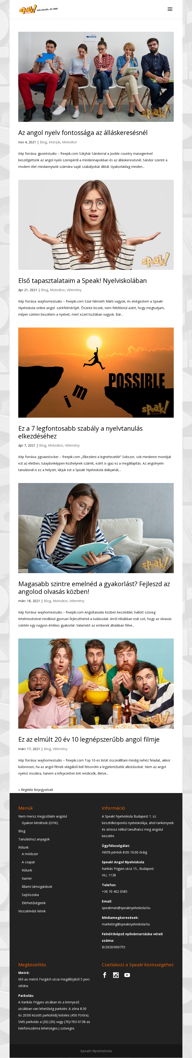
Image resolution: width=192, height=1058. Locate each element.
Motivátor (69, 142)
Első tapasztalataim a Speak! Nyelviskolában (82, 280)
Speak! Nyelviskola (96, 1051)
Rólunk (23, 847)
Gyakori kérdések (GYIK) (40, 823)
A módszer (30, 854)
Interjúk (54, 142)
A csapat (28, 862)
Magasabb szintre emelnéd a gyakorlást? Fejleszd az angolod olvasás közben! (94, 587)
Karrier (27, 878)
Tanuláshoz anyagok (34, 839)
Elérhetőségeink (34, 903)
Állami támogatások (37, 886)
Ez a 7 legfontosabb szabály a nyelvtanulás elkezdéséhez (80, 432)
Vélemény (74, 290)
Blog (43, 142)
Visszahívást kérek (32, 911)
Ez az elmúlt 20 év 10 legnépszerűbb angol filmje (89, 739)
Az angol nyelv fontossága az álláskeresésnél (83, 132)
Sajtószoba (30, 894)
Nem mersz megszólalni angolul (42, 816)
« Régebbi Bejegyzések (35, 789)
